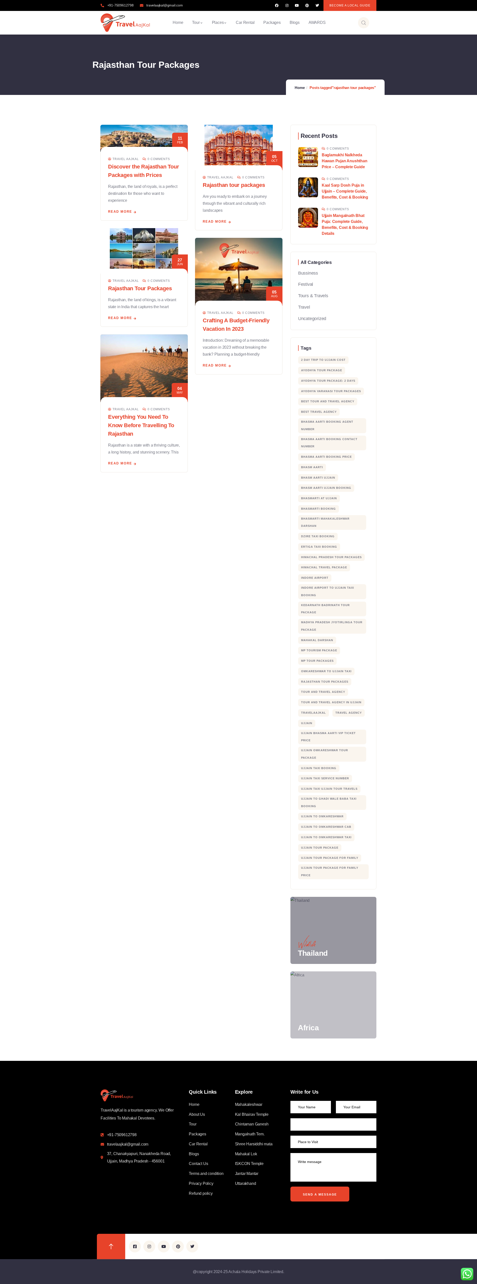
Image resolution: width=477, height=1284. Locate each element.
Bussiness (308, 273)
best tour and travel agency (327, 401)
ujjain (306, 723)
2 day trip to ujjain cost (323, 359)
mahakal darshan (317, 640)
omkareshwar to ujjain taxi (326, 671)
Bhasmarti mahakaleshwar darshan (325, 522)
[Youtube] (297, 5)
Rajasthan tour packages (234, 185)
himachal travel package (324, 567)
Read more (120, 211)
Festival (305, 284)
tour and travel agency (323, 691)
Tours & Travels (313, 295)
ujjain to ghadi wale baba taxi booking (329, 802)
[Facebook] (277, 5)
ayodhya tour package (321, 370)
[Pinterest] (307, 5)
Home (300, 87)
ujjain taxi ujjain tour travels (329, 788)
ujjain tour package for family (329, 857)
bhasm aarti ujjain (318, 477)
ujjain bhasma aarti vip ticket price (328, 737)
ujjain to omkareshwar (322, 816)
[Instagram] (287, 5)
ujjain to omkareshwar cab (326, 826)
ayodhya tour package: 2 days (328, 380)
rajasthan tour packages (324, 681)
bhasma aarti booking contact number (329, 443)
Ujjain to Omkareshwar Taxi (326, 837)
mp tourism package (319, 650)
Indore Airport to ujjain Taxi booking (327, 591)
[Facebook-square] (135, 1246)
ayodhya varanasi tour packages (331, 391)
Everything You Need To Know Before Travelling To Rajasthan (141, 425)
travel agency (348, 712)
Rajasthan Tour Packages (140, 288)
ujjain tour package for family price (329, 871)
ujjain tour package (319, 847)
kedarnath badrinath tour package (325, 609)
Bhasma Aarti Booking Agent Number (327, 425)
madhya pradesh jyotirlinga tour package (331, 626)
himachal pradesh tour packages (331, 557)
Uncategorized (312, 318)
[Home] (125, 22)
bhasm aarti (312, 467)
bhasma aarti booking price (326, 456)
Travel (304, 307)
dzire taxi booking (318, 536)
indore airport (314, 577)
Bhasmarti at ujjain (319, 498)
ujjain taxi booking (318, 768)
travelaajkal (313, 712)
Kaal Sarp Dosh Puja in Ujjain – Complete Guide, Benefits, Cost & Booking (345, 191)
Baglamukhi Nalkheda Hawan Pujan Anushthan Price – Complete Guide (344, 161)
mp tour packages (317, 660)
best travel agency (319, 411)
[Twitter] (317, 5)
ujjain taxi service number (325, 778)
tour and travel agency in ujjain (331, 702)
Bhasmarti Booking (318, 508)
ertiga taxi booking (319, 546)
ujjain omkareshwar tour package (324, 754)
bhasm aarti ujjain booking (326, 487)
